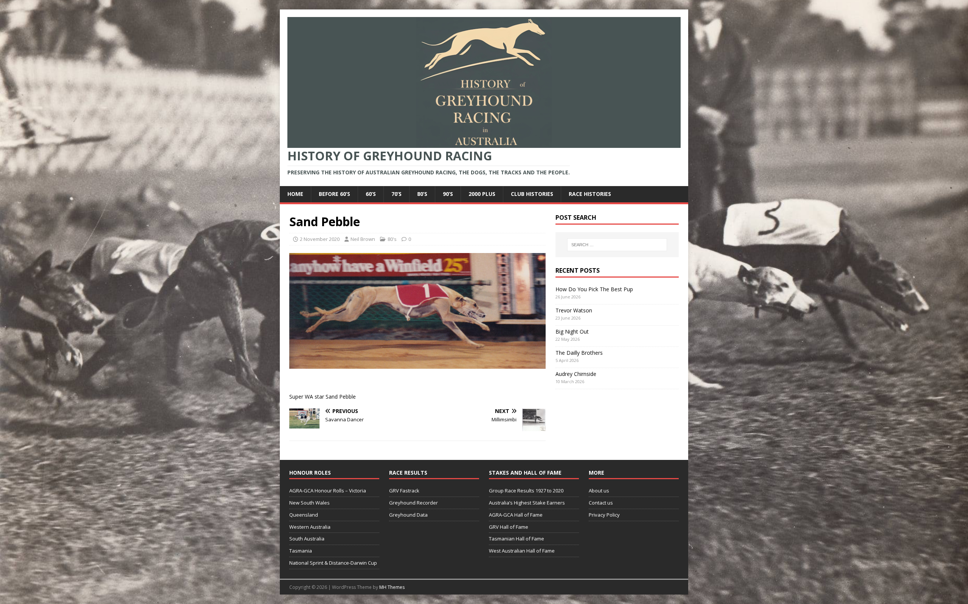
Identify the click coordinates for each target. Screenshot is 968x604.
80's (392, 239)
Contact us (601, 502)
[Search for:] (617, 244)
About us (599, 490)
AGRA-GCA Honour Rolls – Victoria (327, 490)
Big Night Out (572, 331)
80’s (422, 193)
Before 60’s (334, 193)
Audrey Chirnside (575, 373)
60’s (371, 193)
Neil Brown (363, 239)
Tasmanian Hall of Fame (516, 538)
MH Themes (392, 587)
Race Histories (590, 193)
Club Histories (532, 193)
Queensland (303, 514)
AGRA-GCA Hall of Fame (516, 514)
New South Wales (309, 502)
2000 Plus (481, 193)
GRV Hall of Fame (508, 526)
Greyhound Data (408, 514)
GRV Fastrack (404, 490)
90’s (448, 193)
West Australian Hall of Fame (522, 550)
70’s (396, 193)
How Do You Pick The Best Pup (594, 289)
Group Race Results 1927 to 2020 (526, 490)
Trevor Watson (573, 310)
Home (295, 193)
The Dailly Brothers (579, 352)
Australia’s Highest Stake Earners (527, 502)
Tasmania (300, 550)
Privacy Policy (604, 514)
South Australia (306, 538)
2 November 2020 (320, 239)
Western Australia (309, 526)
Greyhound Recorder (413, 502)
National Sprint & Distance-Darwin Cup (333, 562)
